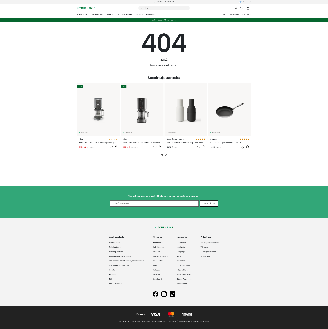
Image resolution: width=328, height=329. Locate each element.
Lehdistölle (205, 256)
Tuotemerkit (234, 14)
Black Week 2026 (184, 274)
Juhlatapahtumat (183, 265)
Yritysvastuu (206, 247)
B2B (110, 279)
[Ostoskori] (248, 8)
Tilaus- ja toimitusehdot (119, 265)
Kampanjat (150, 14)
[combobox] (245, 2)
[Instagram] (164, 294)
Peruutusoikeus (115, 284)
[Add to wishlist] (111, 147)
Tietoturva (113, 270)
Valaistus (157, 270)
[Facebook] (155, 294)
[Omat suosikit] (242, 8)
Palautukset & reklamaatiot (120, 256)
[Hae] (142, 8)
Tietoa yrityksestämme (210, 243)
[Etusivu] (86, 8)
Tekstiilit (156, 265)
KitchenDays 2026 (184, 279)
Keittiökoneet (96, 14)
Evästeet (112, 274)
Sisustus (139, 14)
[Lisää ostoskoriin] (116, 146)
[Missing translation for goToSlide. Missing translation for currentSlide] (162, 155)
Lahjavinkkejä (182, 270)
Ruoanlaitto (82, 14)
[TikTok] (172, 294)
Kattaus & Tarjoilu (124, 14)
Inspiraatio (246, 14)
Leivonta (109, 14)
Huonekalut (157, 261)
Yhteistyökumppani (208, 252)
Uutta (224, 14)
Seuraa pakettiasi (116, 252)
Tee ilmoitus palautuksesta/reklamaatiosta (126, 261)
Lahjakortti (157, 279)
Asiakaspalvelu (115, 243)
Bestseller (181, 261)
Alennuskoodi (182, 284)
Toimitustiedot (115, 247)
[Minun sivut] (236, 8)
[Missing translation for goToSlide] (166, 155)
